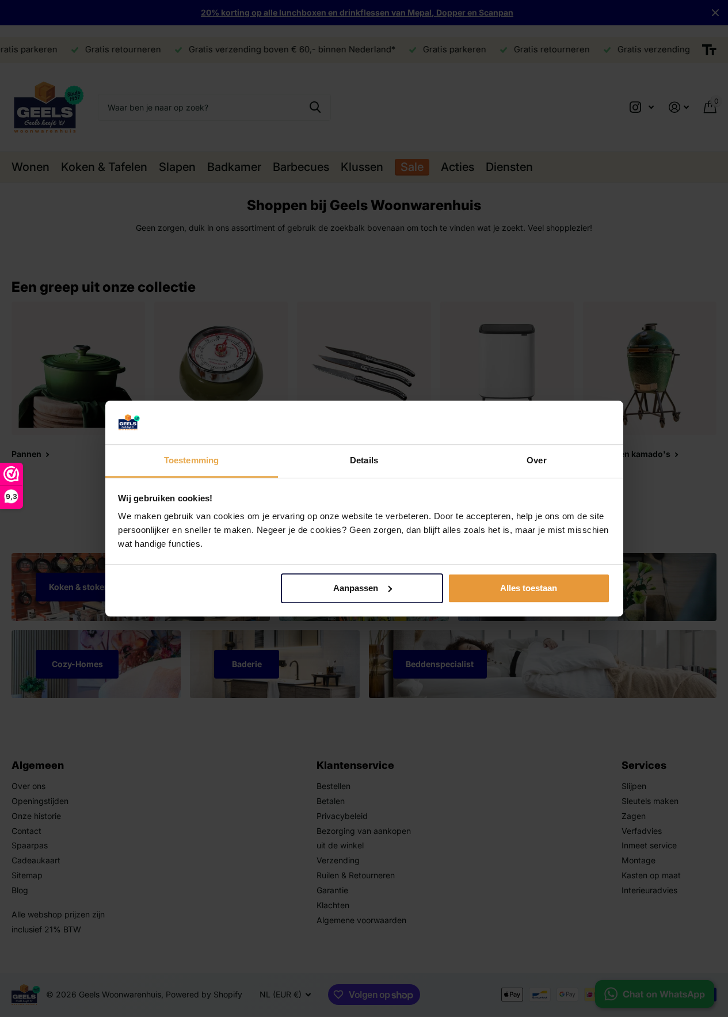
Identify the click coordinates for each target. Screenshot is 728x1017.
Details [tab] (364, 461)
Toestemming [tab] (191, 461)
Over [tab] (536, 461)
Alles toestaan (528, 588)
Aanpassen (355, 588)
